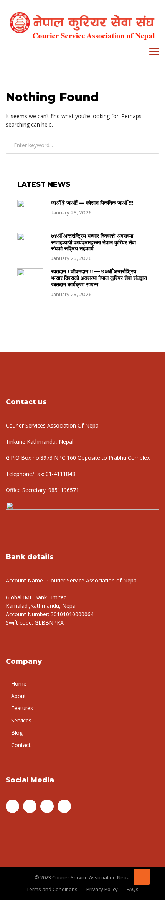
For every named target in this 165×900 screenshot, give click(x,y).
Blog (17, 732)
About (18, 695)
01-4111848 (59, 473)
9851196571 (63, 490)
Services (21, 720)
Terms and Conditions (52, 889)
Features (22, 708)
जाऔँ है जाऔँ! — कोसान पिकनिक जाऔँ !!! (92, 202)
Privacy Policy (102, 889)
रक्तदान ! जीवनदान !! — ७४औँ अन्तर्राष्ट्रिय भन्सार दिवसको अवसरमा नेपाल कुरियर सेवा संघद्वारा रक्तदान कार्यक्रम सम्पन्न (99, 278)
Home (18, 683)
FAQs (133, 889)
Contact (21, 745)
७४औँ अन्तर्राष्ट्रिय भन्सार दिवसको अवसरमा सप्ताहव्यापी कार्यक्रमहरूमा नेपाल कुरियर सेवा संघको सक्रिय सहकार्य (93, 242)
